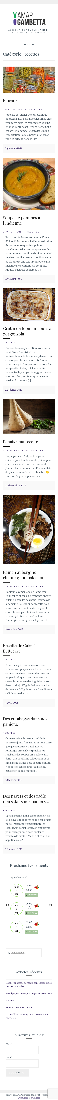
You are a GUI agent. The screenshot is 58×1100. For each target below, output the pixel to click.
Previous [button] (7, 905)
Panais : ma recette (20, 441)
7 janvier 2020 (13, 148)
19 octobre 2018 (14, 629)
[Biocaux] (29, 91)
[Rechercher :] (24, 952)
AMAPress (35, 1098)
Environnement (14, 232)
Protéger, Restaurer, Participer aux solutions (29, 993)
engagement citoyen (18, 109)
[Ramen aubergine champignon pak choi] (29, 563)
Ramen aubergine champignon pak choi (23, 574)
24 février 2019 (13, 389)
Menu (30, 44)
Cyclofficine (32, 895)
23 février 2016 (13, 779)
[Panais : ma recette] (29, 433)
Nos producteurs (16, 450)
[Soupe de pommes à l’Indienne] (29, 209)
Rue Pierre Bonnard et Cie (19, 1007)
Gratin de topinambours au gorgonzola (28, 331)
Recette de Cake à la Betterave (21, 648)
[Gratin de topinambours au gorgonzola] (29, 319)
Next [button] (50, 905)
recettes (40, 109)
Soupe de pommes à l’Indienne (21, 220)
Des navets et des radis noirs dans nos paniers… (26, 798)
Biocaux (10, 100)
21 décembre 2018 (15, 485)
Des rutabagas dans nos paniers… (25, 721)
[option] (29, 905)
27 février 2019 (13, 278)
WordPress (23, 1098)
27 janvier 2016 (13, 849)
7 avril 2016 (11, 702)
